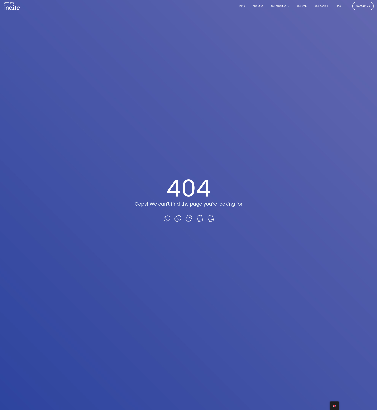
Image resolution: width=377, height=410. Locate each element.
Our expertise (278, 6)
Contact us (363, 6)
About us (258, 6)
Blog (338, 6)
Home (241, 6)
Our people (321, 6)
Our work (302, 6)
